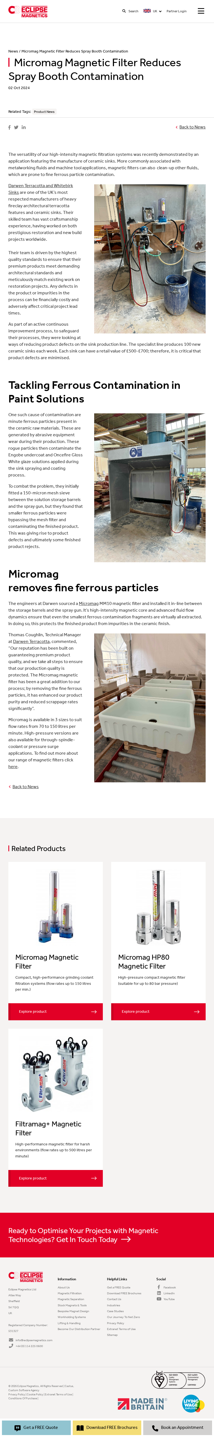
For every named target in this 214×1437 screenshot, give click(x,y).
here (13, 766)
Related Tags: (19, 111)
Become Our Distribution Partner (79, 1329)
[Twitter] (16, 127)
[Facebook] (9, 127)
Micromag (89, 603)
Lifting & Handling (69, 1323)
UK (154, 11)
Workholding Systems (72, 1317)
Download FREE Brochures (124, 1293)
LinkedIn (169, 1293)
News (13, 51)
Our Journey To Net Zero (123, 1317)
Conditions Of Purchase (22, 1398)
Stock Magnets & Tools (72, 1305)
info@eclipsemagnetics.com (33, 1340)
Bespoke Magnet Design (73, 1311)
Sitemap (112, 1335)
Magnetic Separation (71, 1299)
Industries (113, 1305)
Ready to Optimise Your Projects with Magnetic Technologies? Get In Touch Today (83, 1235)
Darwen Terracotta (31, 641)
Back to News (192, 127)
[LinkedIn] (24, 127)
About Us (64, 1287)
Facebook (169, 1287)
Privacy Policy (115, 1323)
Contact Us (114, 1299)
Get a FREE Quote (118, 1287)
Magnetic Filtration (70, 1293)
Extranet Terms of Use (121, 1329)
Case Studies (115, 1311)
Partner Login (177, 11)
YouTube (169, 1299)
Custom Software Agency (23, 1390)
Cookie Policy (35, 1394)
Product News (44, 111)
